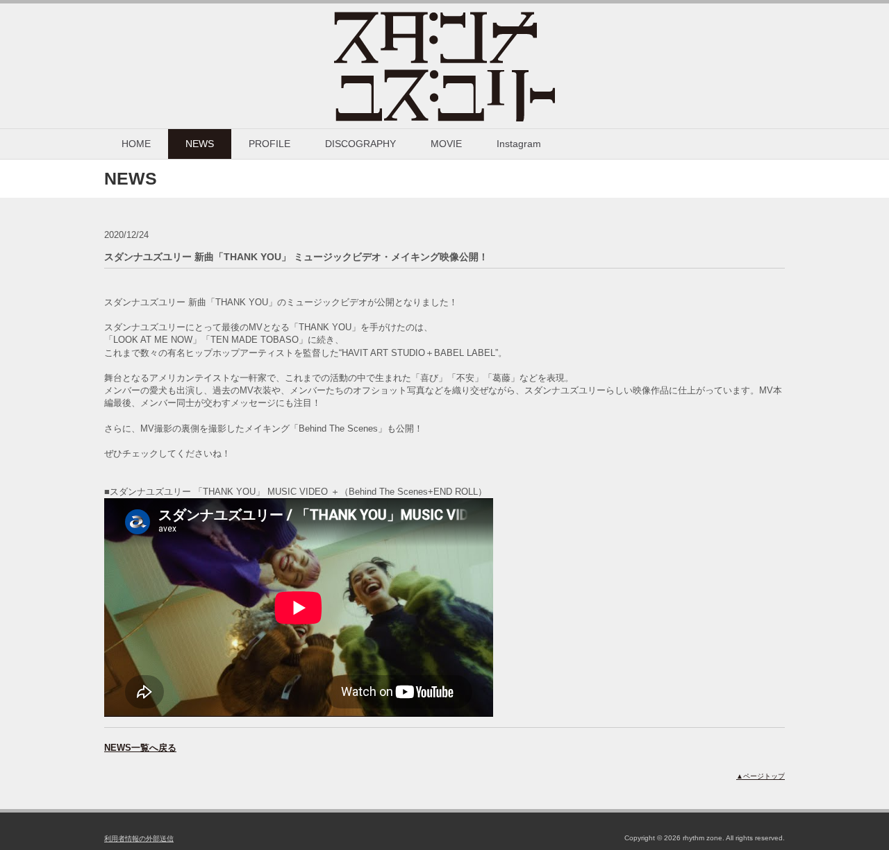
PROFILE (269, 143)
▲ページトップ (760, 776)
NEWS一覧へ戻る (140, 747)
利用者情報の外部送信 (139, 838)
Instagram (519, 143)
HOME (136, 143)
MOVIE (446, 143)
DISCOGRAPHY (360, 143)
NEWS (199, 143)
